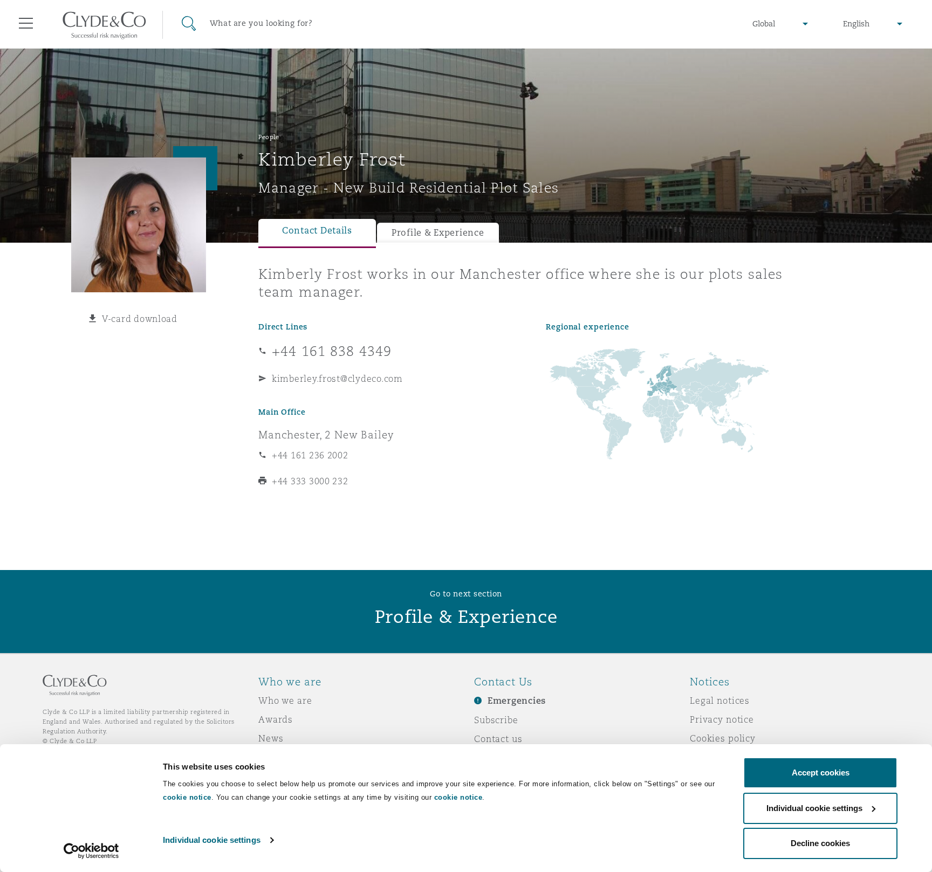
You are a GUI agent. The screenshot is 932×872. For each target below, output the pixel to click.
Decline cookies (820, 843)
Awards (275, 719)
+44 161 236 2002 (310, 455)
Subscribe (496, 720)
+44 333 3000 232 (310, 481)
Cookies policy (723, 738)
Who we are (285, 700)
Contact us (498, 738)
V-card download (139, 318)
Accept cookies (820, 772)
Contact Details (317, 230)
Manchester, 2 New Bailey (326, 434)
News (270, 738)
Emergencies (517, 700)
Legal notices (720, 700)
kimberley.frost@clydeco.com (337, 378)
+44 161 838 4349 (332, 351)
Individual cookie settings (212, 839)
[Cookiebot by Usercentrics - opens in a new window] (91, 851)
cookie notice (187, 797)
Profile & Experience (438, 232)
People (268, 137)
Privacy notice (722, 719)
